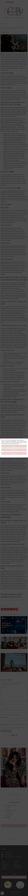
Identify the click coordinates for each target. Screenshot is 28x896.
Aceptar (14, 446)
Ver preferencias (14, 453)
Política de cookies (7, 455)
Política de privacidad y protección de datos (17, 455)
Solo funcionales (14, 449)
